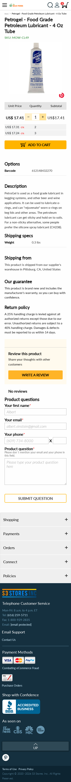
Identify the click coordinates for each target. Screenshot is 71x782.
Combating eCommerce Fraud (20, 668)
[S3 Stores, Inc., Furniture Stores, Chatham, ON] (21, 706)
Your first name (17, 405)
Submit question (35, 498)
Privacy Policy (26, 769)
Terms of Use (9, 769)
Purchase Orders (12, 685)
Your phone (14, 434)
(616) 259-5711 (17, 615)
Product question (19, 448)
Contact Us (9, 639)
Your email (13, 420)
